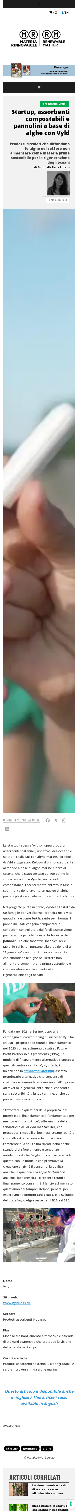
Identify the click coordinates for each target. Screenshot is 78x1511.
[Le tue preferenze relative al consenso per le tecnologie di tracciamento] (71, 1504)
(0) (54, 12)
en (67, 12)
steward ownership (39, 1071)
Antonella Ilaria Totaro (53, 167)
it (62, 12)
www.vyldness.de (17, 1303)
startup (12, 1448)
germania (30, 1448)
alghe (47, 1448)
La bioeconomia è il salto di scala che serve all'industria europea (50, 1489)
